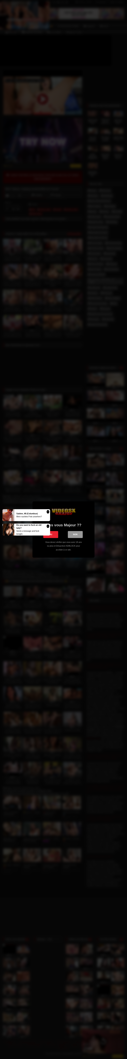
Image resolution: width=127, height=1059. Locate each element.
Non (75, 534)
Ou (50, 534)
